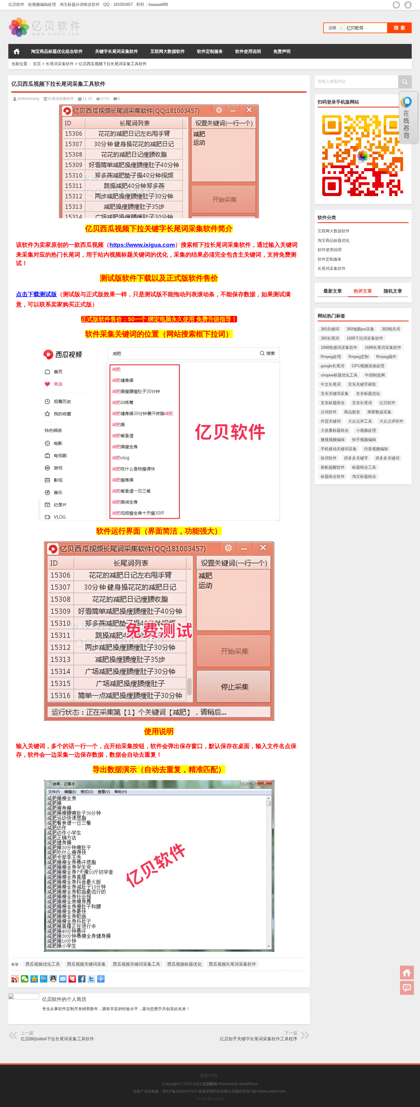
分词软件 (329, 412)
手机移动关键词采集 (339, 449)
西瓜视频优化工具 (43, 964)
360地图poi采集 (360, 329)
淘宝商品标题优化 (334, 240)
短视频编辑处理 (43, 4)
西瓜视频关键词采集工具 (136, 964)
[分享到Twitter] (91, 979)
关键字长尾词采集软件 (116, 51)
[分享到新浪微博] (15, 979)
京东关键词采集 (335, 393)
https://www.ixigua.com (142, 245)
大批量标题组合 (335, 430)
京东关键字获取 (362, 384)
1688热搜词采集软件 (339, 347)
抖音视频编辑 (376, 449)
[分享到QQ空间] (34, 979)
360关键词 (330, 329)
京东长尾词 (362, 402)
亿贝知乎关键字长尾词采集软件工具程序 (258, 1038)
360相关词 (391, 329)
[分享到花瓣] (72, 979)
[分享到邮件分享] (63, 979)
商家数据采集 (379, 412)
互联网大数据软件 (167, 51)
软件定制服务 (210, 51)
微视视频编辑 (333, 439)
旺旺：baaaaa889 (153, 4)
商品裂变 (352, 412)
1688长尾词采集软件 (383, 347)
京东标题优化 (368, 393)
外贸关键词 (331, 421)
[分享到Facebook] (82, 979)
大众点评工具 (360, 421)
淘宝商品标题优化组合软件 (57, 51)
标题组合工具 (364, 467)
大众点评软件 (391, 421)
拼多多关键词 (387, 458)
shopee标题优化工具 (339, 375)
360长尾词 (330, 338)
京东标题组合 (333, 402)
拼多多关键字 (356, 458)
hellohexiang (28, 99)
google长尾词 (332, 366)
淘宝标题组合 (364, 476)
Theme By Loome (210, 1099)
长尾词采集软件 (60, 63)
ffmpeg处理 (331, 356)
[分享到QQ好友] (53, 979)
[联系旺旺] (396, 5)
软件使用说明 (248, 51)
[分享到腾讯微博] (44, 979)
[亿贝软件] (45, 18)
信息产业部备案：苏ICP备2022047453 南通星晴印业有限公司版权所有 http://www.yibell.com (209, 1091)
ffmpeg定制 (358, 356)
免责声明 (282, 51)
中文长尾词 (331, 384)
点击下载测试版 (36, 294)
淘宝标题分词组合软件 (81, 4)
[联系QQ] (408, 5)
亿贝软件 (17, 4)
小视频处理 (366, 430)
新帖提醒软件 (333, 467)
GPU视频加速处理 (368, 366)
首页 (16, 51)
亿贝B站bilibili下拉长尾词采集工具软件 (57, 1038)
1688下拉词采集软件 (365, 338)
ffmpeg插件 (386, 356)
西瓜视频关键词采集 (86, 964)
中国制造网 (375, 375)
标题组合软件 (333, 476)
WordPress (248, 1084)
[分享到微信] (25, 979)
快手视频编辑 (364, 439)
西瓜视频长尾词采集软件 (232, 964)
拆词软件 (329, 458)
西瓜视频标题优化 (184, 964)
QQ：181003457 (119, 4)
